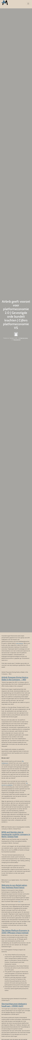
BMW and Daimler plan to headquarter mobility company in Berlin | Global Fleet (16, 834)
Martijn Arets (24, 338)
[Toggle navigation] (28, 3)
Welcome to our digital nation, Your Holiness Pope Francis (14, 886)
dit (19, 901)
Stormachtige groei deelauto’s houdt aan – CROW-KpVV (14, 1005)
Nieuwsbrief (17, 339)
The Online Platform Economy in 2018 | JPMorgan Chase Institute (15, 931)
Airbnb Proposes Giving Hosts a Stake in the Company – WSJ (15, 678)
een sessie (19, 643)
